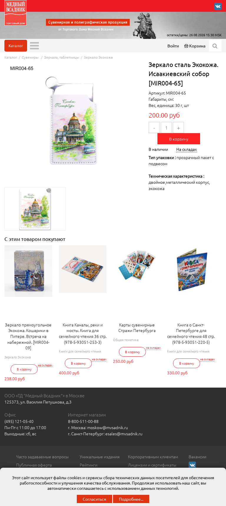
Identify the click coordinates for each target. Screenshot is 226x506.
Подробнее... (131, 499)
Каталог (16, 45)
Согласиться (94, 499)
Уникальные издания (99, 456)
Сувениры (30, 57)
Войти (173, 45)
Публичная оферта (34, 465)
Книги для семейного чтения (80, 351)
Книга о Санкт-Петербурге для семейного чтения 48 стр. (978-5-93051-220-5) (191, 333)
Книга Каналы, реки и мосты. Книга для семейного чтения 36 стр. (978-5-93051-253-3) (83, 333)
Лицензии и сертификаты (152, 465)
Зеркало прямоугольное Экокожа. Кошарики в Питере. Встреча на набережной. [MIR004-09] (28, 336)
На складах (186, 149)
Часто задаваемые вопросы (42, 456)
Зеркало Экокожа (98, 57)
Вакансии (197, 456)
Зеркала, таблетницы (61, 57)
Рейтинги (88, 465)
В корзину (178, 139)
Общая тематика (126, 339)
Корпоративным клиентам (153, 456)
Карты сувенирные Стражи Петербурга (137, 327)
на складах (45, 365)
